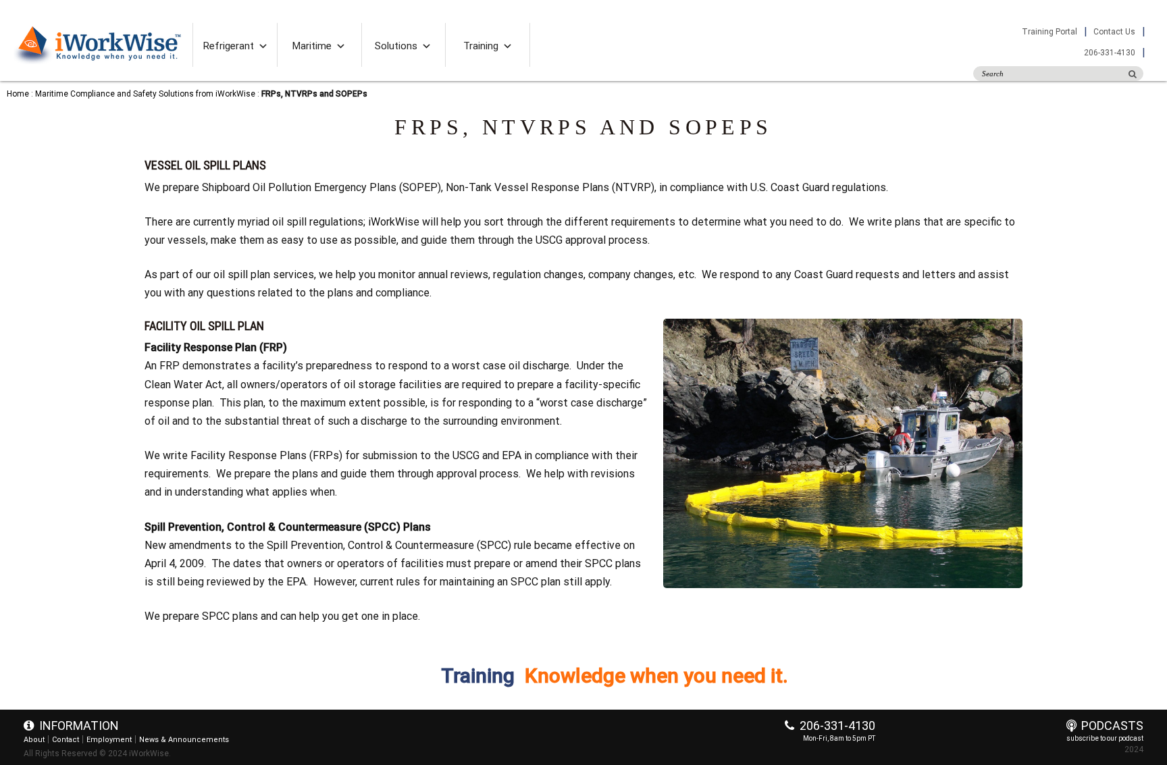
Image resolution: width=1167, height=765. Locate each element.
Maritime (312, 46)
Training (480, 46)
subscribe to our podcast (1104, 738)
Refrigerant (228, 46)
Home (18, 94)
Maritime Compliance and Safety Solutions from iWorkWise (145, 94)
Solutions (396, 46)
